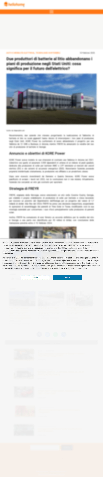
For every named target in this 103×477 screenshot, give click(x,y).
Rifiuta (35, 278)
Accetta (68, 278)
